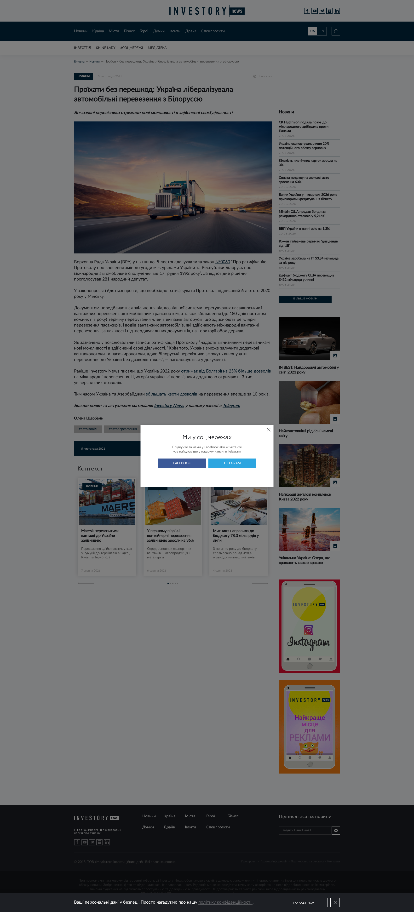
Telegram (232, 463)
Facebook (182, 463)
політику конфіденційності (225, 902)
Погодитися (303, 902)
